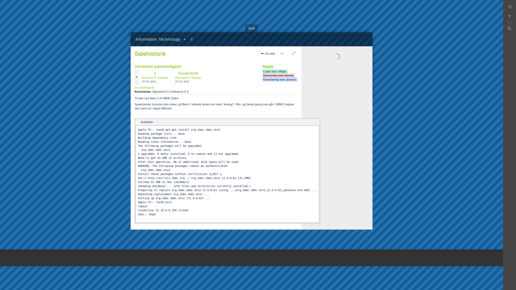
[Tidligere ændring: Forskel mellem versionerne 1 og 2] (137, 77)
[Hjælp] (509, 16)
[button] (268, 54)
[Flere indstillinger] (282, 54)
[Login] (509, 7)
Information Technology (158, 39)
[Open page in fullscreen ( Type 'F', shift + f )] (293, 53)
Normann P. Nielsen (155, 77)
